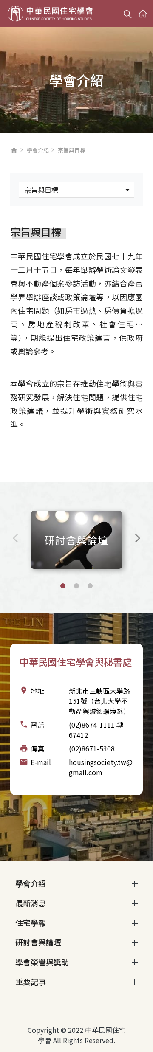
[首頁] (50, 13)
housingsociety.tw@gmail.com (101, 767)
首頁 (14, 152)
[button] (62, 585)
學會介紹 (38, 150)
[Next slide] (138, 538)
